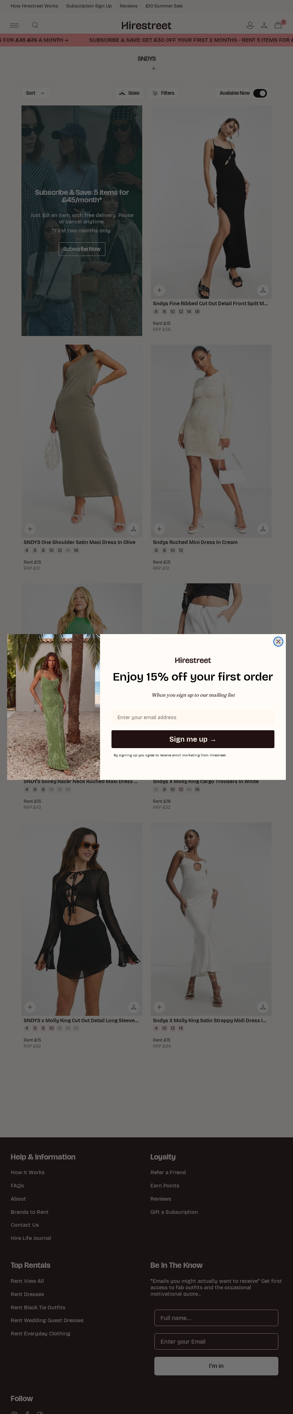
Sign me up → (193, 739)
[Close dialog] (278, 641)
